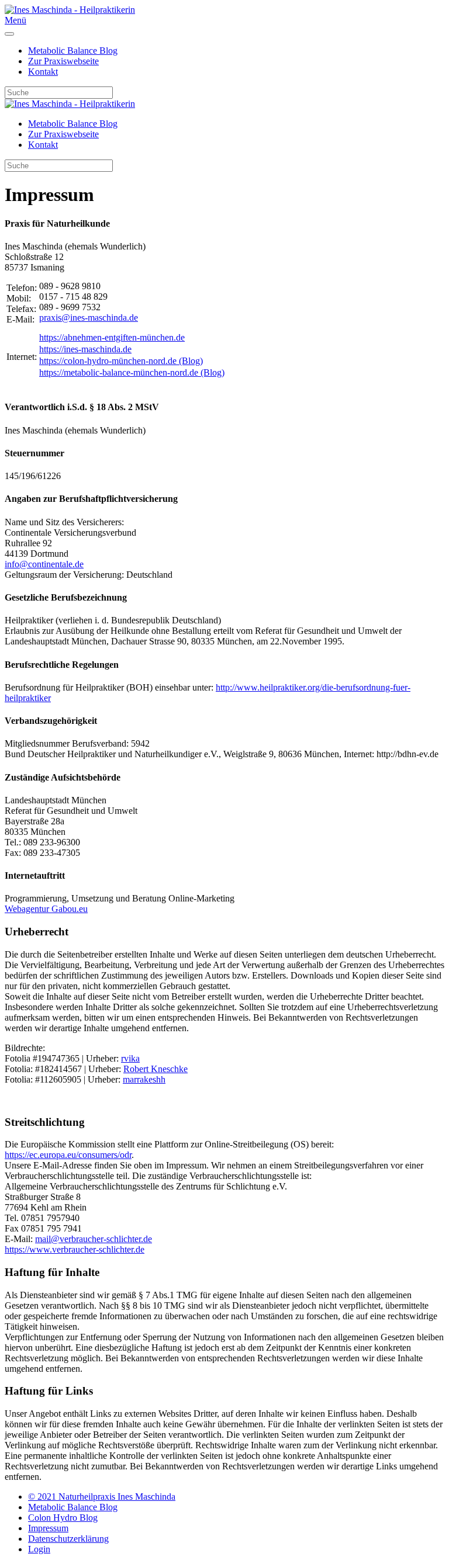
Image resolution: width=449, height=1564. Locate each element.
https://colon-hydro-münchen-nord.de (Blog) (121, 361)
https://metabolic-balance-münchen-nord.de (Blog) (131, 372)
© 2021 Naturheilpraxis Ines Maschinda (101, 1496)
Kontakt (43, 72)
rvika (130, 1058)
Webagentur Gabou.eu (46, 909)
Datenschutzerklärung (68, 1539)
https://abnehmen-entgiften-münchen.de (112, 337)
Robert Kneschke (155, 1069)
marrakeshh (144, 1079)
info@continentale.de (44, 564)
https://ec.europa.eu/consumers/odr (68, 1155)
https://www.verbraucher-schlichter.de (74, 1249)
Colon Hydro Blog (63, 1518)
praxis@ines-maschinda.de (88, 317)
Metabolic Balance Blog (73, 51)
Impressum (48, 1528)
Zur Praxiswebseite (63, 61)
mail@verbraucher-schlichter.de (93, 1239)
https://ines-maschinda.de (85, 349)
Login (39, 1549)
